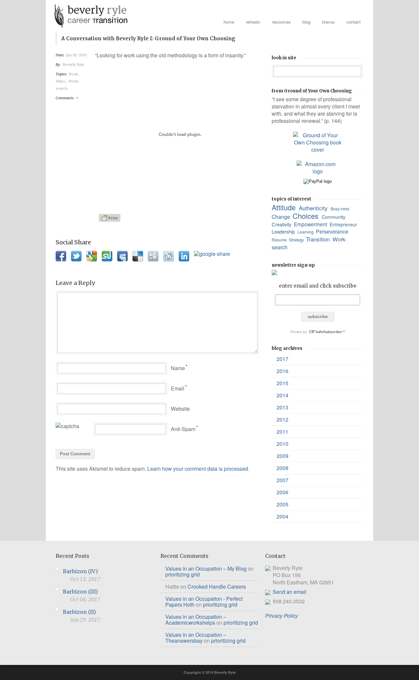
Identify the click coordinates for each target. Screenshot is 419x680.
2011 (282, 431)
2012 (282, 419)
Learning (306, 232)
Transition (318, 239)
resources (281, 22)
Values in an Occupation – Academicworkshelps (195, 619)
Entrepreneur (344, 224)
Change (281, 216)
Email (177, 388)
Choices (306, 216)
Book (74, 74)
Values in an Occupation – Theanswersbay (195, 637)
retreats (253, 22)
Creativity (282, 224)
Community (334, 217)
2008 (282, 468)
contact (354, 22)
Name (178, 368)
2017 (282, 359)
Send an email (289, 591)
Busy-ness (340, 208)
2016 (282, 371)
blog (306, 22)
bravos (328, 22)
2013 (282, 407)
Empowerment (311, 224)
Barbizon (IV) (80, 571)
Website (180, 408)
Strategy (297, 239)
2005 (282, 504)
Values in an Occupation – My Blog (205, 568)
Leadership (284, 231)
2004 (282, 516)
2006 (282, 492)
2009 (282, 456)
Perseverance (333, 231)
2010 (282, 443)
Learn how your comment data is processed (197, 468)
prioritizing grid (182, 574)
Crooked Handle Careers (217, 586)
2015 (282, 383)
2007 (282, 480)
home (229, 22)
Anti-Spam (183, 429)
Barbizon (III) (80, 591)
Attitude (285, 207)
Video (61, 81)
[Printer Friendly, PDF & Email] (110, 218)
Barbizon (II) (79, 612)
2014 (282, 395)
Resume (280, 239)
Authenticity (314, 208)
